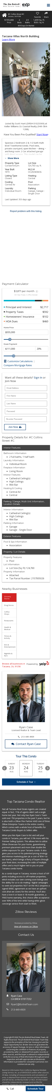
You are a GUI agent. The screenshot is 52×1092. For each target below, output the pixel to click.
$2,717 (44, 307)
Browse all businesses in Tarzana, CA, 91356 (13, 665)
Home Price (9, 327)
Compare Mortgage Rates (18, 365)
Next (47, 768)
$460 (45, 321)
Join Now (13, 427)
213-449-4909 (27, 736)
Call (11, 1088)
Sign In (38, 377)
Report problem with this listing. (26, 211)
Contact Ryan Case (28, 744)
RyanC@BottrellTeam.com (24, 1004)
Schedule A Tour (25, 782)
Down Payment (10, 344)
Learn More (8, 39)
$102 (45, 316)
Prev (4, 768)
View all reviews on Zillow (26, 926)
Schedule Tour (35, 1088)
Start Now (42, 134)
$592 (45, 312)
